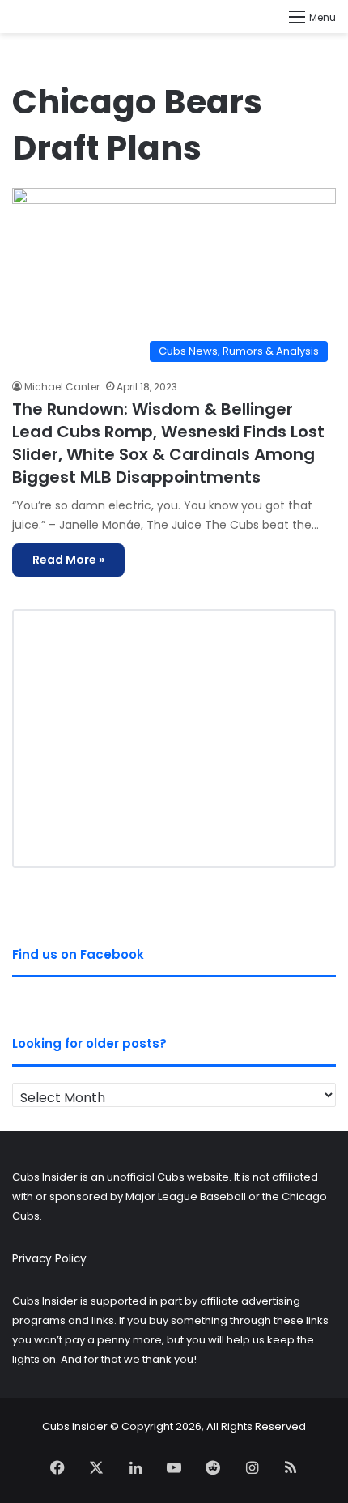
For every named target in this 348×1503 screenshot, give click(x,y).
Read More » (68, 559)
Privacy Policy (49, 1259)
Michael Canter (62, 387)
